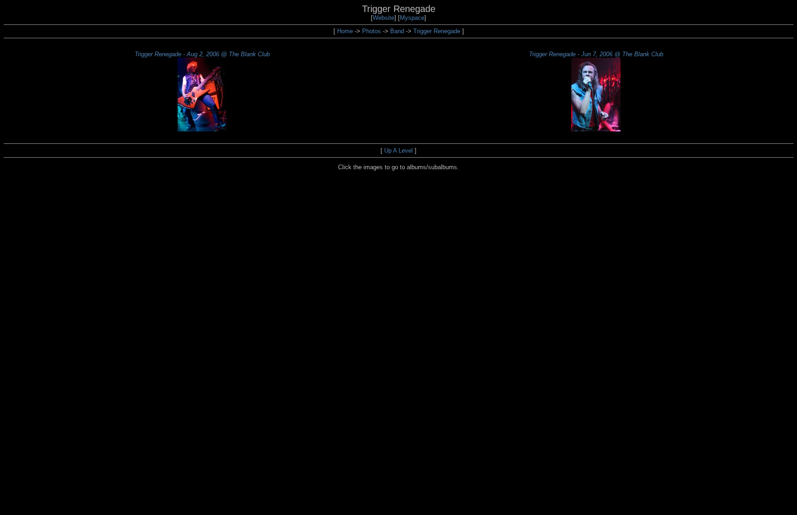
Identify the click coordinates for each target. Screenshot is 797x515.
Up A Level (398, 150)
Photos (371, 31)
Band (397, 31)
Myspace (412, 17)
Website (383, 17)
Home (345, 31)
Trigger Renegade (436, 31)
